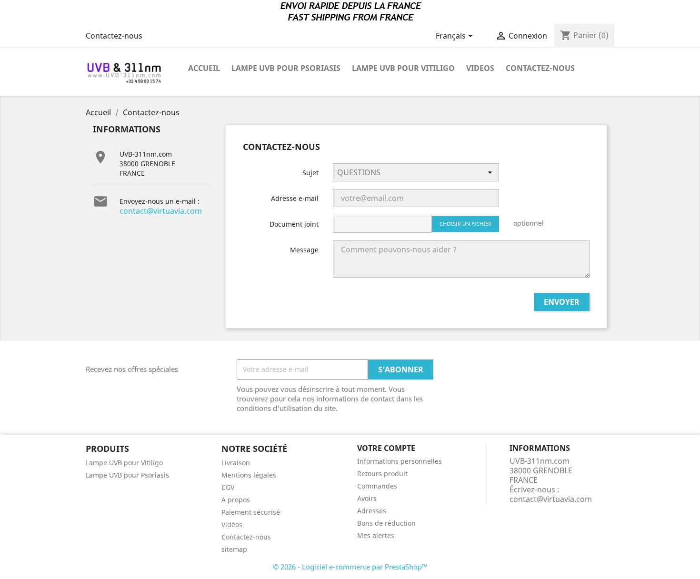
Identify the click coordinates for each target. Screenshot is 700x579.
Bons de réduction (386, 523)
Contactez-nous (114, 35)
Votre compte (386, 448)
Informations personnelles (399, 461)
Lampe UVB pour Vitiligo (403, 68)
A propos (235, 499)
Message (304, 249)
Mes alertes (375, 535)
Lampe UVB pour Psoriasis (285, 68)
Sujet (310, 172)
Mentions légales (248, 474)
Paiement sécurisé (250, 512)
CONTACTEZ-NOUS (540, 68)
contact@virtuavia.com (161, 211)
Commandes (377, 485)
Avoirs (367, 498)
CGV (227, 487)
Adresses (371, 510)
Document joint (294, 224)
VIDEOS (480, 68)
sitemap (234, 549)
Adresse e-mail (295, 198)
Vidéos (231, 524)
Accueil (204, 68)
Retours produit (382, 473)
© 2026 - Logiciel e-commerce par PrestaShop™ (350, 566)
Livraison (235, 462)
